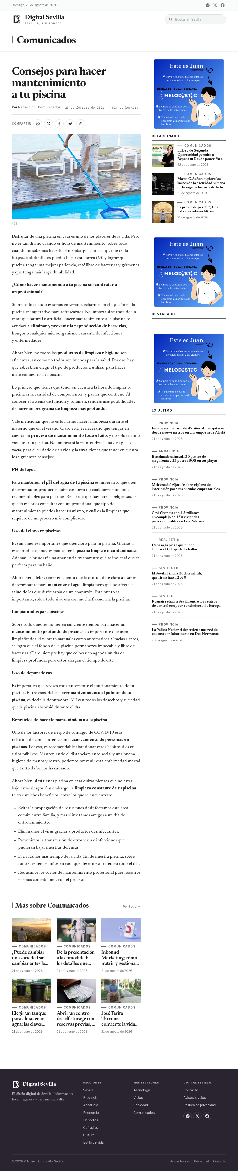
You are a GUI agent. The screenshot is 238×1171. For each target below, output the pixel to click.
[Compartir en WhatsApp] (37, 123)
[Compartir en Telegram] (70, 123)
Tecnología (142, 1090)
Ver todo (129, 906)
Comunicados (46, 41)
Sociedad (140, 1105)
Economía (91, 1113)
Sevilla (88, 1090)
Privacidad (201, 1161)
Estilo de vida (93, 1142)
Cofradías (90, 1127)
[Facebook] (222, 5)
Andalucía (90, 1105)
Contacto (190, 1090)
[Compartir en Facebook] (59, 123)
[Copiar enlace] (80, 123)
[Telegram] (207, 5)
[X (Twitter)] (215, 5)
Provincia (90, 1098)
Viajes (138, 1098)
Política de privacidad (199, 1105)
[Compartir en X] (48, 123)
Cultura (88, 1135)
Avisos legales (194, 1098)
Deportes (90, 1120)
